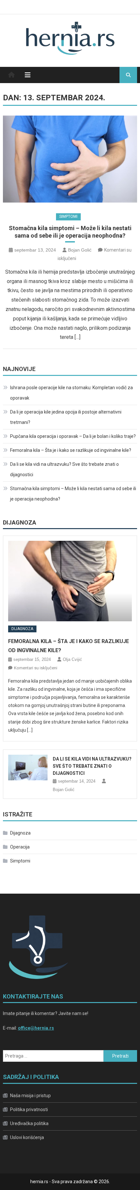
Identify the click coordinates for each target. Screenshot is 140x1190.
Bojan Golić (79, 250)
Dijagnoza (19, 522)
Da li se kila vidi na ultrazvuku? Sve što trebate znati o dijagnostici (64, 469)
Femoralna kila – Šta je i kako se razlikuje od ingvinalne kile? (70, 450)
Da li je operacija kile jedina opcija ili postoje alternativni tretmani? (65, 417)
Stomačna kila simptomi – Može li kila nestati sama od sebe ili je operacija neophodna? (70, 232)
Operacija (20, 846)
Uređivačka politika (29, 1123)
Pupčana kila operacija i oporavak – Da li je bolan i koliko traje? (73, 436)
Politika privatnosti (29, 1109)
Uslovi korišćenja (27, 1137)
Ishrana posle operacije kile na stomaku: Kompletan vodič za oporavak (71, 393)
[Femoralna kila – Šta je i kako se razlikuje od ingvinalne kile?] (70, 581)
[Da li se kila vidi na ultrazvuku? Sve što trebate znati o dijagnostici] (28, 767)
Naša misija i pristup (30, 1095)
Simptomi (68, 216)
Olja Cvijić (72, 659)
